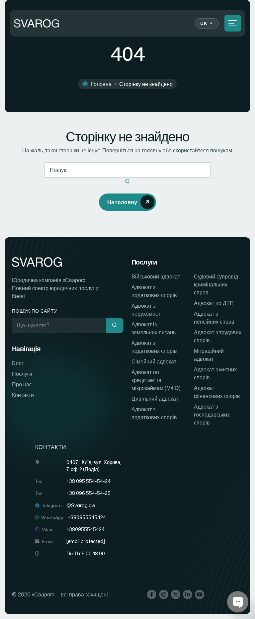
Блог (18, 363)
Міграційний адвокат (209, 354)
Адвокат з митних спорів (215, 373)
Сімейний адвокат (153, 361)
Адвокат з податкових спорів (154, 291)
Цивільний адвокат (154, 398)
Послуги (22, 373)
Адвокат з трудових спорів (217, 336)
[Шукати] (127, 182)
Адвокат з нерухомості (146, 309)
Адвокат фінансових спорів (217, 392)
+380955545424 (87, 517)
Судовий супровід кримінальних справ (216, 284)
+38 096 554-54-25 (88, 493)
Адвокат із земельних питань (153, 328)
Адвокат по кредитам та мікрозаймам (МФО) (156, 380)
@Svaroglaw (80, 505)
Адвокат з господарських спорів (212, 414)
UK (203, 23)
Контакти (23, 395)
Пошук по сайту (34, 311)
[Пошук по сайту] (114, 325)
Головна (101, 84)
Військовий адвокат (155, 276)
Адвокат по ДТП (214, 303)
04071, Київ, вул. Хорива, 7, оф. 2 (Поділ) (93, 465)
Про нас (22, 384)
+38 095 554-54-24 (88, 481)
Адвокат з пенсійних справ (214, 317)
